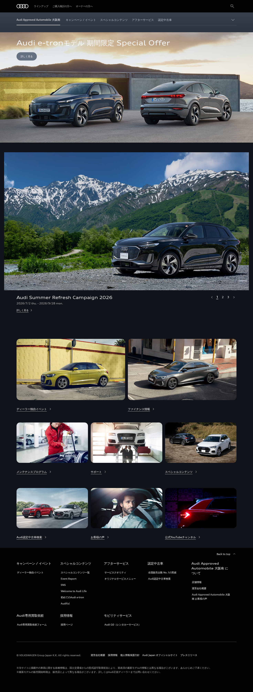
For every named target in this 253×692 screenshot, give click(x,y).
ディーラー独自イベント (30, 572)
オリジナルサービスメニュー (120, 578)
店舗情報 (197, 582)
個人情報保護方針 (130, 655)
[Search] (232, 6)
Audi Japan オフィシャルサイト (160, 655)
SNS (63, 584)
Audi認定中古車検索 (159, 578)
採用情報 (113, 655)
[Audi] (22, 6)
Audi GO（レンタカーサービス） (122, 624)
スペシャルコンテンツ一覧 (75, 572)
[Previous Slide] (211, 297)
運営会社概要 (199, 588)
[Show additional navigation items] (233, 19)
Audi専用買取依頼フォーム (32, 624)
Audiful (65, 603)
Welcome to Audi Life (74, 591)
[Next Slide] (233, 297)
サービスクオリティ (115, 572)
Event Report (68, 578)
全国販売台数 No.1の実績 (162, 572)
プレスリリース (188, 655)
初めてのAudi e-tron (72, 597)
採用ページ (67, 624)
